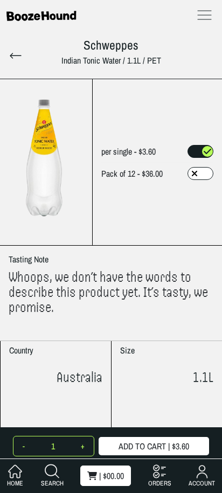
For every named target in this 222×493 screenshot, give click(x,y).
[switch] (200, 151)
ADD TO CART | (154, 446)
